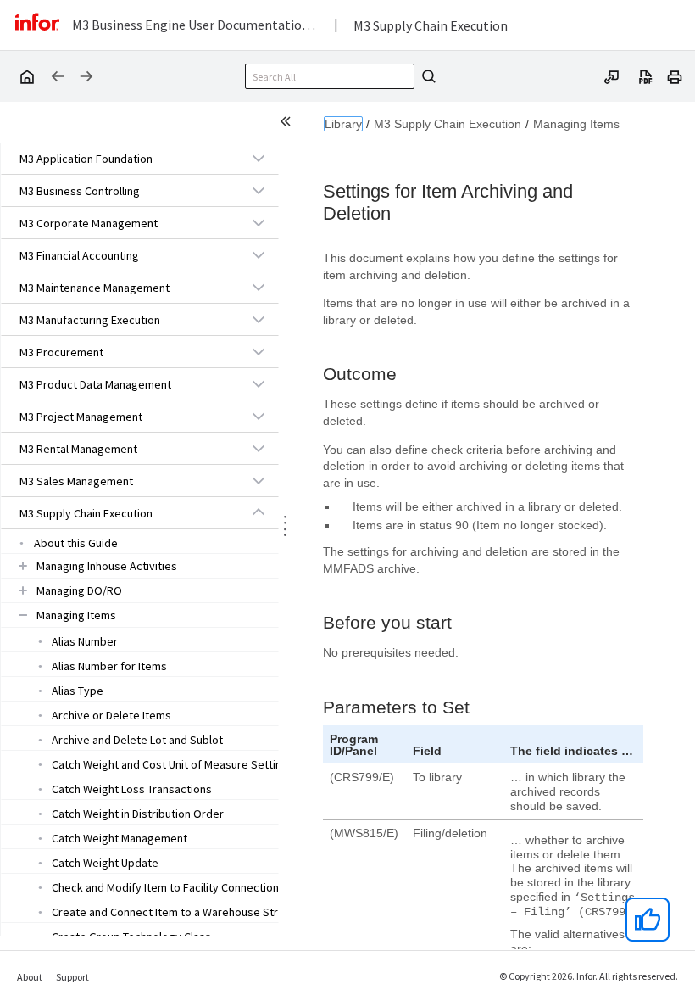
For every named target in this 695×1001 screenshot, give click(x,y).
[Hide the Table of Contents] (288, 124)
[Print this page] (674, 75)
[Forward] (86, 76)
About (29, 976)
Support (72, 976)
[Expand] (258, 157)
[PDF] (646, 75)
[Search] (426, 76)
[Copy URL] (612, 75)
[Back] (57, 76)
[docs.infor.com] (26, 76)
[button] (120, 158)
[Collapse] (258, 512)
